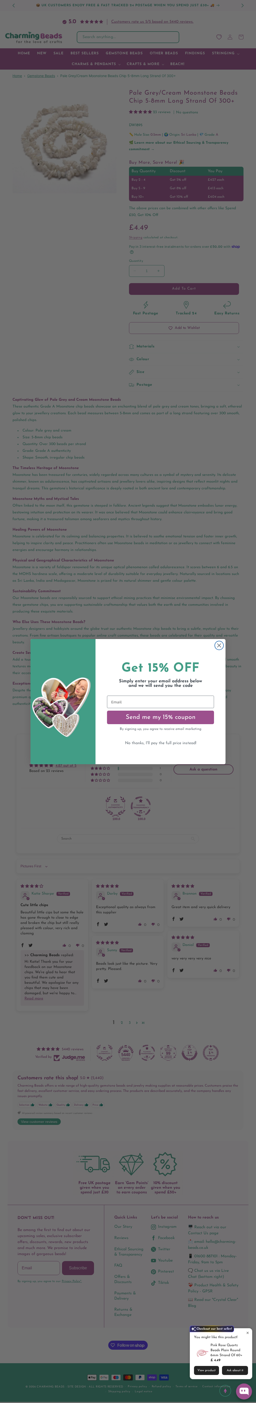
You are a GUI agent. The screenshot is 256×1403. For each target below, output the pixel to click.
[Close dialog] (219, 645)
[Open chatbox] (244, 1391)
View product (207, 1370)
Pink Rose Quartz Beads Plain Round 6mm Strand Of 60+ (226, 1350)
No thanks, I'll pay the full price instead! (160, 743)
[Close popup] (247, 1333)
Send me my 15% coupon (161, 717)
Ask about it (235, 1370)
